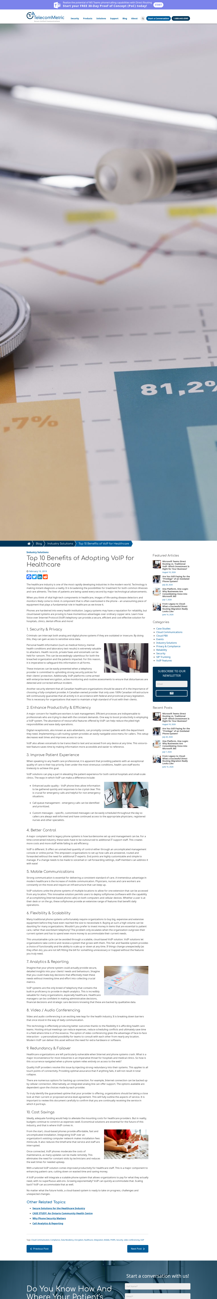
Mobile (107, 1240)
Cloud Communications (169, 632)
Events (160, 639)
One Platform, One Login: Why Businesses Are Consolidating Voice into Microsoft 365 (175, 592)
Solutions (101, 18)
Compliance (55, 1240)
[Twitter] (34, 576)
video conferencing (132, 1240)
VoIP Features (164, 660)
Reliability (161, 649)
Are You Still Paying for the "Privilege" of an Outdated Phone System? (176, 579)
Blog (125, 18)
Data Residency (67, 1240)
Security (75, 18)
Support (114, 18)
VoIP (142, 1240)
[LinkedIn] (39, 576)
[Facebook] (29, 576)
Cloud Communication (40, 1240)
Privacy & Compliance (168, 646)
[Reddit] (45, 576)
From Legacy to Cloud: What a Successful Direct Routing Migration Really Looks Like (175, 607)
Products (87, 18)
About (134, 18)
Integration (98, 1240)
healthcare (88, 1240)
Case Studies (163, 628)
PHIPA (113, 1240)
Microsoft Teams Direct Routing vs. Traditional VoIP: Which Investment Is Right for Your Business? (175, 565)
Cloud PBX (162, 635)
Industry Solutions (60, 543)
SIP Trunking (163, 657)
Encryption (79, 1240)
